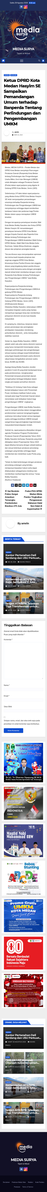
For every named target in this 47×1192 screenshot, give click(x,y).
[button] (39, 61)
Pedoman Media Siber (19, 1182)
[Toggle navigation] (22, 61)
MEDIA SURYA (23, 49)
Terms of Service (27, 1187)
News (7, 1057)
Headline (14, 75)
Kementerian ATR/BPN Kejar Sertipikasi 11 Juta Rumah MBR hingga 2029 (22, 582)
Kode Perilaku (39, 1182)
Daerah (6, 75)
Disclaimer (6, 1182)
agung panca (25, 562)
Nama (7, 685)
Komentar (8, 640)
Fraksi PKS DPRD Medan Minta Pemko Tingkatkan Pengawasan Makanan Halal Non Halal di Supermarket (33, 500)
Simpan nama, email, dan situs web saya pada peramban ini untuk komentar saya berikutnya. (22, 722)
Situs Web (8, 707)
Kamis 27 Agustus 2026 (17, 1067)
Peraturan (17, 1187)
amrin (17, 132)
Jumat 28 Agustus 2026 (17, 1042)
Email (6, 696)
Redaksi (30, 1182)
